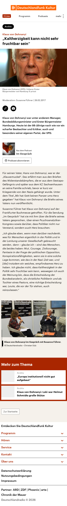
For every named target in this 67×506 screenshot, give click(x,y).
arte (44, 489)
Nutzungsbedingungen (16, 475)
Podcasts (43, 16)
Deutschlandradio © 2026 (18, 499)
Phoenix (34, 489)
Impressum (9, 480)
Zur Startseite (10, 411)
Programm (24, 16)
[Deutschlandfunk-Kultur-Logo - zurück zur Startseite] (33, 8)
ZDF (24, 489)
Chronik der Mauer (13, 494)
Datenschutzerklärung (16, 470)
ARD (16, 489)
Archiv (8, 26)
